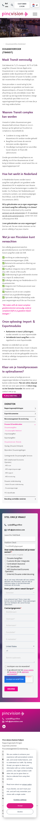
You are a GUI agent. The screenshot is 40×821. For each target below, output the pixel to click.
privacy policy (27, 784)
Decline (20, 812)
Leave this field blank (12, 535)
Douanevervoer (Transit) (12, 442)
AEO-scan (8, 465)
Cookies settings (20, 800)
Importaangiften (10, 434)
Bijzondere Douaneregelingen (15, 450)
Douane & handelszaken (13, 424)
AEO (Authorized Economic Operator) (14, 461)
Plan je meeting (10, 396)
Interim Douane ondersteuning (14, 484)
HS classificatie (9, 493)
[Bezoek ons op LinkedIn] (4, 728)
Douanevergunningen (11, 488)
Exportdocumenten (11, 414)
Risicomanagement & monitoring (16, 419)
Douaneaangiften (10, 427)
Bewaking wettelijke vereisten (15, 499)
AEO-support (9, 473)
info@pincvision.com (16, 530)
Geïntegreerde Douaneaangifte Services (18, 456)
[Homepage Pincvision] (15, 14)
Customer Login (22, 5)
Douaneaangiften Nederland (15, 44)
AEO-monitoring (10, 476)
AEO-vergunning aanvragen (13, 469)
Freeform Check (10, 543)
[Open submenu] (35, 408)
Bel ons (6, 5)
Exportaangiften (9, 438)
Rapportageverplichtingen (13, 408)
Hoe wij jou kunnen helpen (13, 740)
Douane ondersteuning (12, 481)
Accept (20, 806)
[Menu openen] (35, 14)
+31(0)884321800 (14, 525)
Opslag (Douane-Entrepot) (13, 446)
